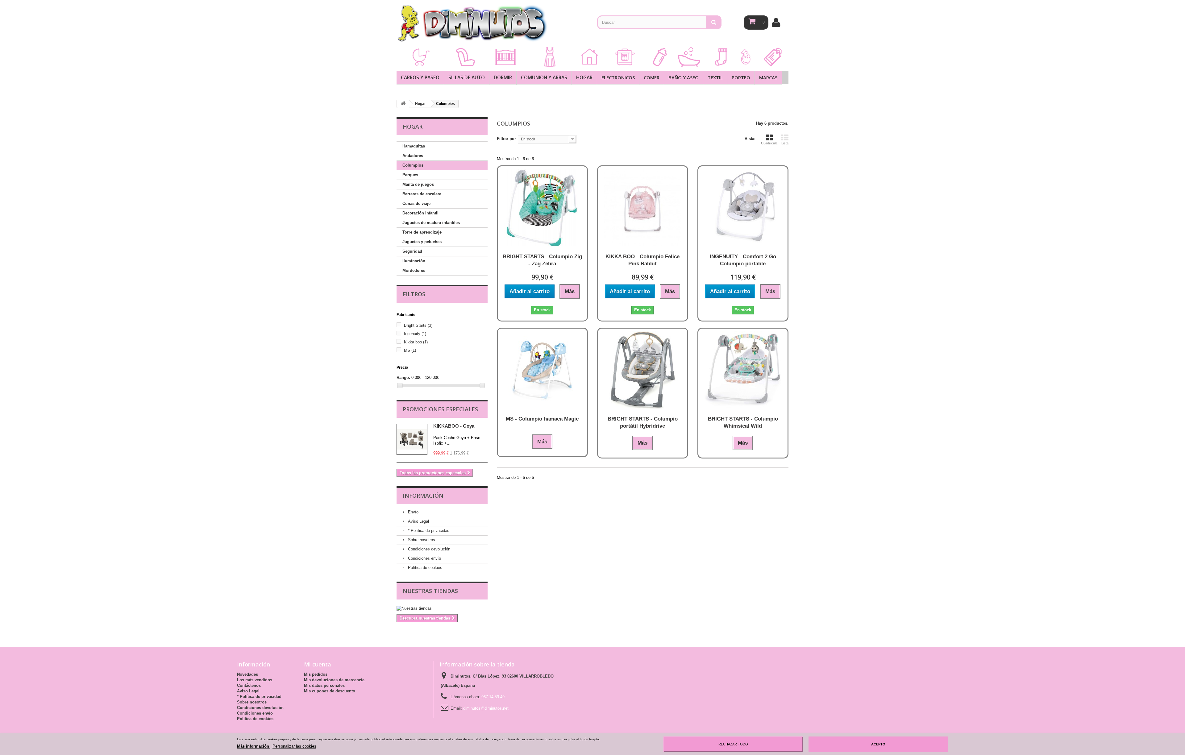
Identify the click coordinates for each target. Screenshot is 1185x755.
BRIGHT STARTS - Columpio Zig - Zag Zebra (542, 260)
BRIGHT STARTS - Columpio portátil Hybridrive (643, 422)
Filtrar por (506, 138)
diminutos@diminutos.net (486, 708)
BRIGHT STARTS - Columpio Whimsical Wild (743, 422)
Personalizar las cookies (294, 746)
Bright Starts (418, 325)
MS (410, 350)
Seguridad (412, 251)
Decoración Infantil (420, 213)
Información (423, 495)
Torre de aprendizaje (422, 232)
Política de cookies (424, 567)
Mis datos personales (324, 685)
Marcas (768, 77)
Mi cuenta (317, 664)
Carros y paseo (420, 77)
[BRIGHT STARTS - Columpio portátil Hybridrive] (642, 370)
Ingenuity (415, 333)
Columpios (412, 165)
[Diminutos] (472, 23)
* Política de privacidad (428, 530)
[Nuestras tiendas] (442, 608)
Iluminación (413, 261)
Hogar (584, 77)
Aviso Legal (418, 521)
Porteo (741, 77)
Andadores (412, 155)
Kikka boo (416, 342)
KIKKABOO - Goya (453, 426)
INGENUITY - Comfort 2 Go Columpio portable (743, 260)
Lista (784, 143)
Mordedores (413, 270)
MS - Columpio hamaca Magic (542, 419)
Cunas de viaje (416, 203)
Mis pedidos (315, 674)
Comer (651, 77)
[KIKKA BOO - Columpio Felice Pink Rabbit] (642, 207)
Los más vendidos (254, 680)
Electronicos (618, 77)
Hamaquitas (413, 146)
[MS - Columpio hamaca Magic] (542, 370)
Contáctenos (249, 685)
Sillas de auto (466, 77)
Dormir (503, 77)
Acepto (878, 744)
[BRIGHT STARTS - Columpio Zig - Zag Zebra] (542, 207)
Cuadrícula (769, 143)
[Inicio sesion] (776, 22)
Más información (253, 746)
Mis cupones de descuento (329, 691)
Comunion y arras (544, 77)
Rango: (403, 377)
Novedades (247, 674)
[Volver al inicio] (403, 104)
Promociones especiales (440, 409)
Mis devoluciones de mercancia (334, 680)
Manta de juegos (418, 184)
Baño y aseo (683, 77)
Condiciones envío (424, 558)
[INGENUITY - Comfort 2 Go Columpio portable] (743, 207)
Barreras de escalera (421, 194)
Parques (410, 174)
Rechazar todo (733, 744)
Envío (412, 512)
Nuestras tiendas (430, 591)
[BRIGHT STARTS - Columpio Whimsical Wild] (743, 370)
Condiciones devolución (428, 549)
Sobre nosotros (421, 539)
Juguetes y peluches (422, 241)
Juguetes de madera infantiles (431, 222)
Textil (715, 77)
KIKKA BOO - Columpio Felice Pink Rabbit (642, 260)
